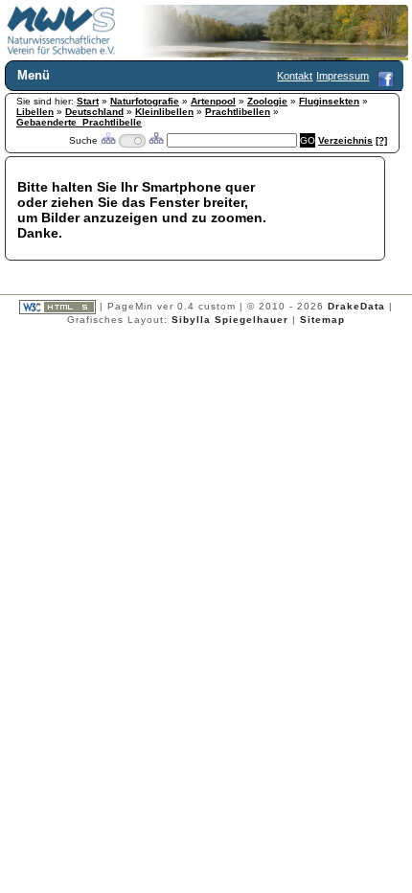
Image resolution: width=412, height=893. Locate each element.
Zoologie (267, 101)
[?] (381, 140)
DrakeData (356, 306)
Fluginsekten (329, 101)
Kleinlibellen (164, 111)
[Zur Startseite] (61, 51)
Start (88, 101)
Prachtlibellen (237, 111)
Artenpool (213, 101)
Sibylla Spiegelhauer (230, 319)
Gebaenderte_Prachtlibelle (79, 122)
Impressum (342, 75)
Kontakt (294, 75)
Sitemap (322, 319)
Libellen (35, 111)
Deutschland (94, 111)
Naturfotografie (144, 101)
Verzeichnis (345, 140)
